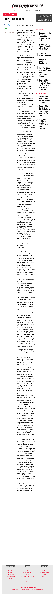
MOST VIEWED (39, 29)
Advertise (28, 10)
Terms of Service (23, 589)
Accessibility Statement (38, 589)
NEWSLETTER (41, 1)
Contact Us (38, 10)
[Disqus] (19, 510)
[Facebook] (5, 25)
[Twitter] (9, 25)
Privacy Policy (30, 589)
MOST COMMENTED (40, 93)
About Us (20, 10)
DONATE (49, 1)
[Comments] (5, 28)
